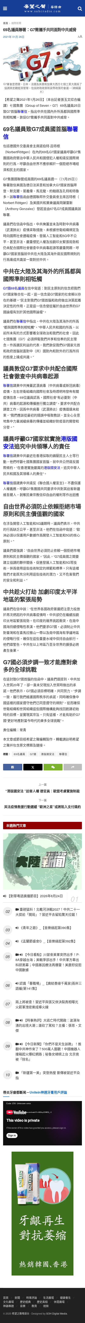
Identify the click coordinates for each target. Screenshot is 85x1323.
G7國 (33, 754)
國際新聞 (16, 23)
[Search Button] (80, 8)
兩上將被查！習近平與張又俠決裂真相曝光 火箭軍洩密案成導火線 (46, 1004)
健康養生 (65, 1297)
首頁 (5, 23)
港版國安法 (52, 467)
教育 (34, 1306)
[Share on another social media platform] (73, 767)
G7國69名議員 (13, 288)
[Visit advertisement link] (42, 1214)
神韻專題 (8, 1306)
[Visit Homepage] (42, 8)
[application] (42, 1123)
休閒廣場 (59, 1302)
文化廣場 (8, 1302)
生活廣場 (48, 1297)
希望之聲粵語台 (20, 1313)
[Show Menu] (5, 8)
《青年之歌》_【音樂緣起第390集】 (46, 927)
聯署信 (22, 111)
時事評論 (31, 1297)
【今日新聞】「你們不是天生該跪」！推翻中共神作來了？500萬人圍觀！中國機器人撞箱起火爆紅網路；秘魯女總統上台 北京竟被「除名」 (48, 1052)
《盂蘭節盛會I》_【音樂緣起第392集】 (48, 941)
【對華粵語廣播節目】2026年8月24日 (34, 895)
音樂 (22, 1306)
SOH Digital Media (56, 1313)
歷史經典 (25, 1302)
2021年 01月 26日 (13, 37)
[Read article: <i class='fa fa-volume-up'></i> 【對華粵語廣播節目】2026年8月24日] (42, 861)
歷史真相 (42, 1302)
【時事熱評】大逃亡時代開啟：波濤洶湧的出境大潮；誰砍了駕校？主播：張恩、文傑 (48, 1025)
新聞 (17, 1297)
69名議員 (19, 754)
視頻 (45, 1306)
